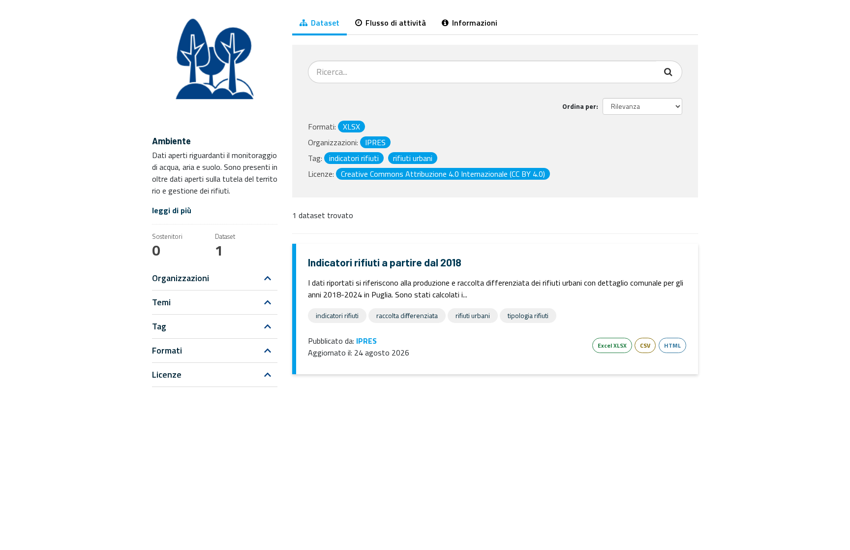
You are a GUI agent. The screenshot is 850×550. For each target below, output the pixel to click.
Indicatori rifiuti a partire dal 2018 (384, 262)
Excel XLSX (612, 345)
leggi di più (171, 210)
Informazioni (473, 23)
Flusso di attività (395, 23)
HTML (672, 345)
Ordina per (579, 106)
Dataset (324, 23)
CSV (645, 345)
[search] (669, 72)
